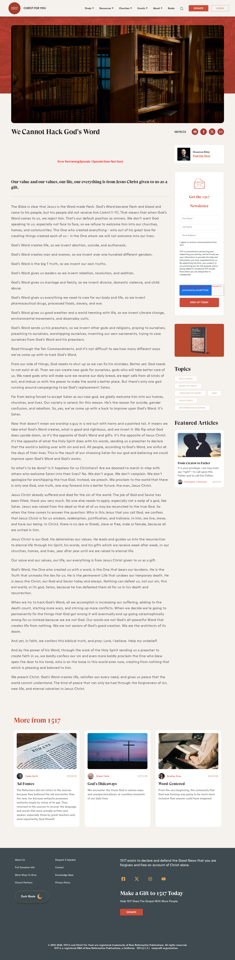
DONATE (198, 8)
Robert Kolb (102, 776)
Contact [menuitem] (59, 867)
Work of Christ (188, 386)
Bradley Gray (174, 776)
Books (171, 8)
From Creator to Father (194, 463)
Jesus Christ (186, 400)
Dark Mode (28, 896)
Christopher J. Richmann (195, 482)
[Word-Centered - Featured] (188, 751)
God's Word (186, 378)
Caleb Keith (31, 776)
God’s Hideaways (102, 784)
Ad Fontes (25, 784)
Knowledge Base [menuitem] (64, 874)
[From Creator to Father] (199, 445)
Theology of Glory (190, 393)
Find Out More (201, 156)
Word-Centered (171, 784)
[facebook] (203, 131)
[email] (220, 131)
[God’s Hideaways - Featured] (117, 751)
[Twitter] (136, 879)
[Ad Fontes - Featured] (47, 751)
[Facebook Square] (123, 879)
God (214, 393)
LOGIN (220, 8)
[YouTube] (163, 879)
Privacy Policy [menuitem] (62, 882)
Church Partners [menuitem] (23, 882)
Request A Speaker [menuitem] (65, 859)
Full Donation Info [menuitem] (25, 867)
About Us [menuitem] (20, 859)
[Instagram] (150, 879)
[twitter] (212, 131)
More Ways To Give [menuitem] (25, 874)
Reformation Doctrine (192, 407)
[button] (181, 8)
